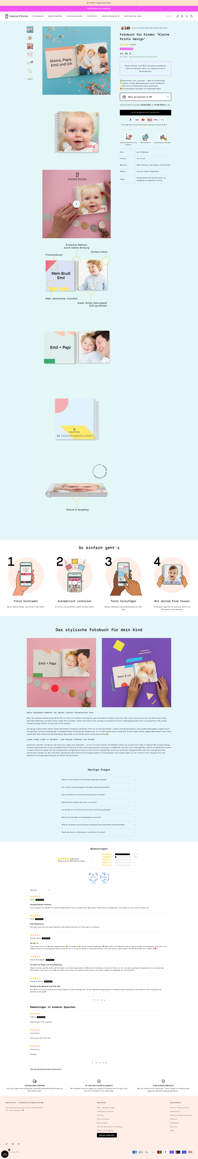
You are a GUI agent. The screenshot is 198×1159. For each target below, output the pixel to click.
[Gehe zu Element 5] (30, 62)
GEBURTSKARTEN (55, 16)
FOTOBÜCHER (37, 16)
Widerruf (173, 1119)
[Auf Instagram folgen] (12, 1144)
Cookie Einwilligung (105, 1130)
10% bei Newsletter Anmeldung (110, 1127)
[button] (125, 45)
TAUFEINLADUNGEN (74, 16)
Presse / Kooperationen (179, 1108)
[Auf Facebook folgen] (7, 1144)
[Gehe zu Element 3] (30, 46)
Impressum (174, 1123)
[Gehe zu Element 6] (30, 71)
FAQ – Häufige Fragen (106, 1108)
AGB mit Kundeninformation (181, 1115)
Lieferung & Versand (105, 1111)
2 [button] (97, 1000)
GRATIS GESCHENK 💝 (111, 16)
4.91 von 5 (74, 859)
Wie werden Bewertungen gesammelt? (46, 1069)
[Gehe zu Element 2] (30, 38)
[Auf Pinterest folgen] (18, 1144)
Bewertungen (102, 1123)
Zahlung (100, 1115)
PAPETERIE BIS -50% (132, 16)
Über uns (173, 1127)
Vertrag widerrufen (107, 1135)
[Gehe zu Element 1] (30, 29)
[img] (35, 896)
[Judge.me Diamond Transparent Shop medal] (104, 877)
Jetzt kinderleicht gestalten (145, 112)
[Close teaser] (9, 1150)
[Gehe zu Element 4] (30, 54)
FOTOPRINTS (92, 16)
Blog (172, 1130)
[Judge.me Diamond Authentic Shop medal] (93, 877)
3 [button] (101, 1000)
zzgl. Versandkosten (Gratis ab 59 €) (143, 57)
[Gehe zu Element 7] (30, 79)
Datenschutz (175, 1111)
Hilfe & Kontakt (103, 1119)
